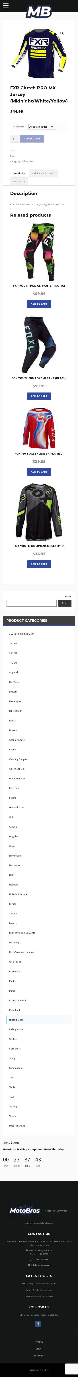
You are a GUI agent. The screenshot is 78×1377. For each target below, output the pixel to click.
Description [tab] (19, 173)
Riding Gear (27, 161)
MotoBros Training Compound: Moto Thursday (33, 1149)
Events (39, 1355)
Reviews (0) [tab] (19, 181)
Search (68, 596)
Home (39, 1341)
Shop (39, 1348)
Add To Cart (39, 304)
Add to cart (32, 138)
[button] (62, 33)
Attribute (18, 126)
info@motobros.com (40, 1265)
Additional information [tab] (43, 173)
